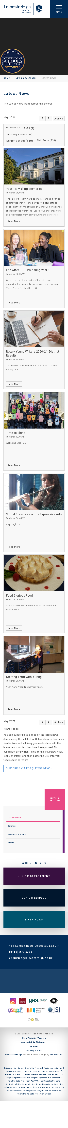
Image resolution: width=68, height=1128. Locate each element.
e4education (56, 1055)
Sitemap (34, 1046)
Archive (58, 118)
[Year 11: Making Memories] (34, 166)
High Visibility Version (34, 1038)
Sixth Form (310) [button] (46, 140)
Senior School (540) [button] (19, 140)
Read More (14, 221)
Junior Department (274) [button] (19, 134)
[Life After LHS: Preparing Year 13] (34, 248)
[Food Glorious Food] (34, 573)
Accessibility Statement (34, 1042)
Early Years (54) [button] (13, 128)
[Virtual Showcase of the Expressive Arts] (34, 492)
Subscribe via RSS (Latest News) (29, 768)
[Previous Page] (42, 118)
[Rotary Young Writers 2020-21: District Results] (34, 329)
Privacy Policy (34, 1050)
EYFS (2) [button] (29, 128)
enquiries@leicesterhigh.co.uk (31, 958)
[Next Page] (49, 118)
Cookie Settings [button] (13, 1055)
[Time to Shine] (34, 410)
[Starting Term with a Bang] (34, 654)
